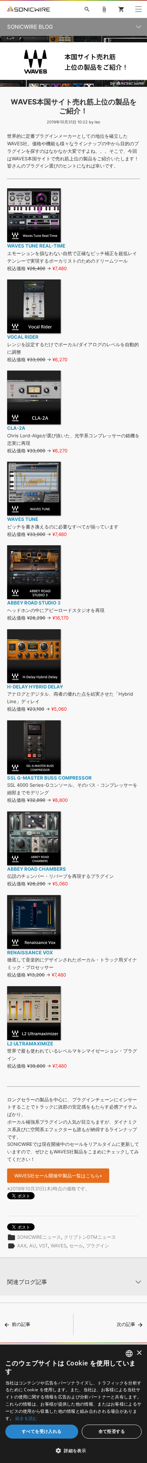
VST (43, 1245)
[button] (73, 1450)
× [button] (139, 1353)
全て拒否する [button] (111, 1431)
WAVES (58, 1245)
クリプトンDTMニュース (90, 1237)
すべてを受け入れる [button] (42, 1431)
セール (76, 1245)
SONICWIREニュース (39, 1237)
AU (32, 1245)
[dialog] (73, 1404)
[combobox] (129, 1353)
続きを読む (26, 1418)
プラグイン (97, 1245)
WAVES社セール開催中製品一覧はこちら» (58, 1176)
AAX (21, 1245)
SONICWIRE (28, 9)
